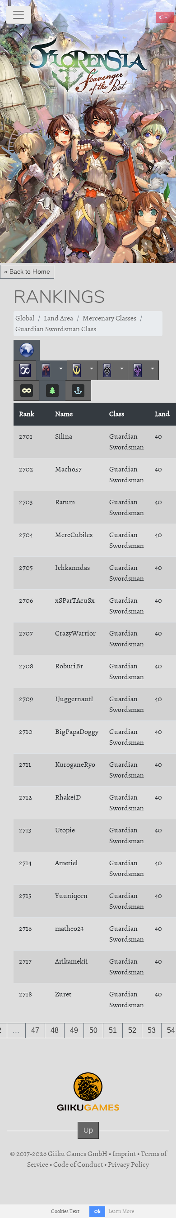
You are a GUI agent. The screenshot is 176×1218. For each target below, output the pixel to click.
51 (113, 1030)
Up (88, 1130)
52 (132, 1030)
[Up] (88, 1139)
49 (74, 1030)
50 (93, 1030)
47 (35, 1030)
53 (152, 1030)
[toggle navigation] (18, 15)
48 (55, 1030)
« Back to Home (27, 271)
